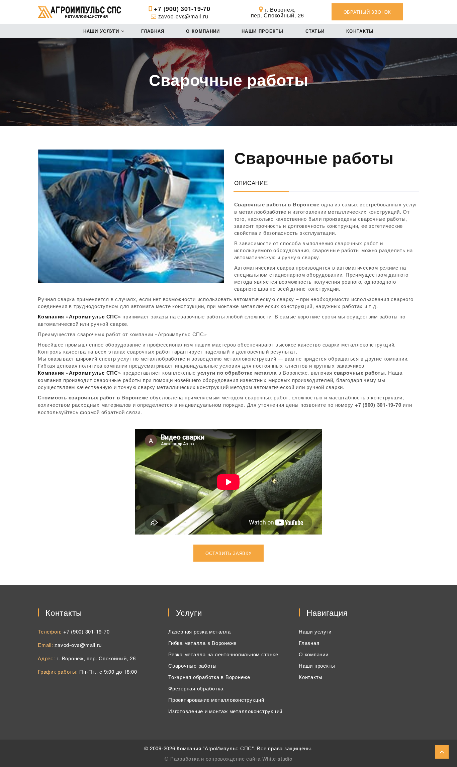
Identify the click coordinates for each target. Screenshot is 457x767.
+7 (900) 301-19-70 (181, 8)
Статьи (315, 31)
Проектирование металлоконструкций (216, 699)
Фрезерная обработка (195, 688)
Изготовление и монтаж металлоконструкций (225, 710)
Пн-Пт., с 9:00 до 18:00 (108, 671)
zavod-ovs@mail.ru (183, 16)
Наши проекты (263, 31)
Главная (153, 31)
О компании (203, 31)
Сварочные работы (192, 665)
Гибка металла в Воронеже (202, 642)
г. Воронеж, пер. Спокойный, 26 (96, 658)
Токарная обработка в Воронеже (209, 676)
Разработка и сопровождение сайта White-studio (231, 758)
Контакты (360, 31)
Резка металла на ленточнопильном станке (223, 654)
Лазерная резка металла (199, 631)
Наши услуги (101, 31)
